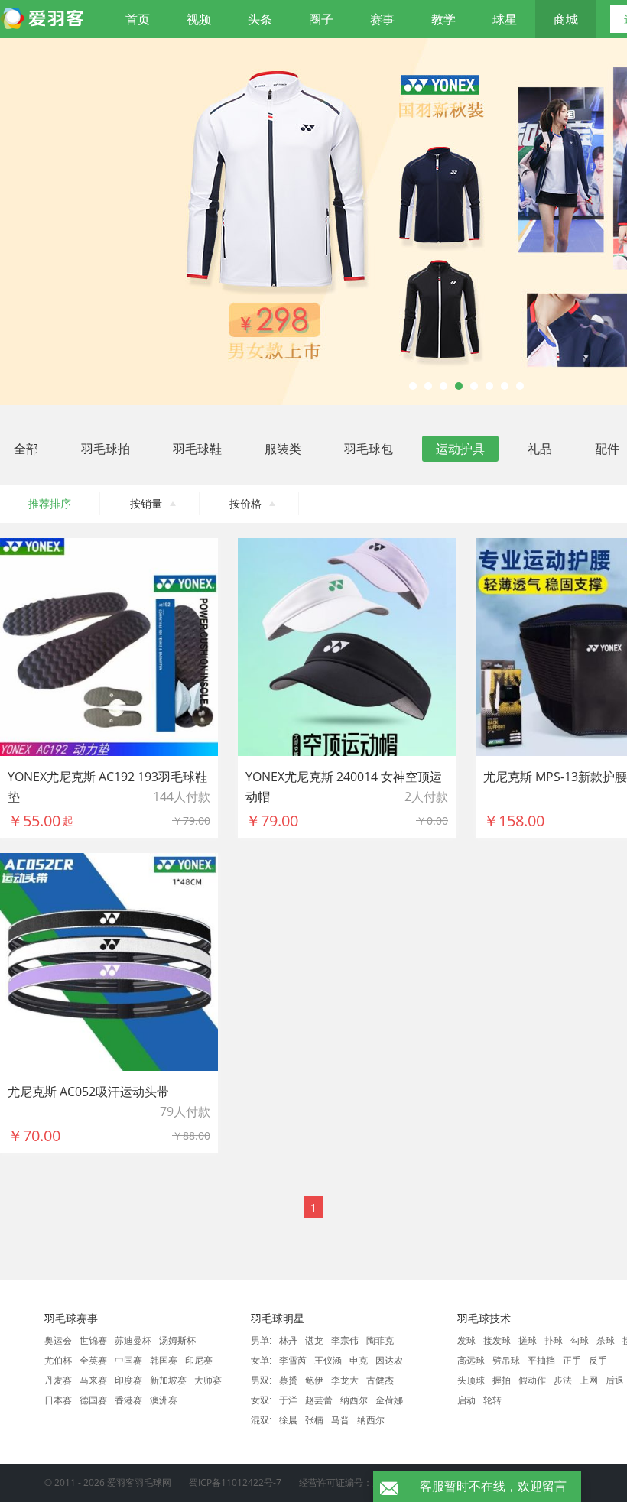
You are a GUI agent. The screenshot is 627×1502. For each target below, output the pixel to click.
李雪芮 (293, 1360)
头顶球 (471, 1380)
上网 (589, 1380)
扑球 (553, 1340)
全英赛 (93, 1360)
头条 (260, 19)
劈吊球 (506, 1360)
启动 (466, 1400)
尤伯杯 (58, 1360)
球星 (504, 19)
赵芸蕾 (319, 1400)
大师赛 (208, 1380)
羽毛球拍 (105, 448)
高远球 (471, 1360)
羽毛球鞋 (197, 448)
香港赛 (128, 1400)
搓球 (527, 1340)
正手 (572, 1360)
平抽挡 (541, 1360)
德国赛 (93, 1400)
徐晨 (288, 1420)
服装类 (283, 448)
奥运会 (58, 1340)
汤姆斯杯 (177, 1340)
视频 (199, 19)
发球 (466, 1340)
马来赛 (93, 1380)
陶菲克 (380, 1340)
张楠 (314, 1420)
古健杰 (380, 1380)
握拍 (501, 1380)
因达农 (389, 1360)
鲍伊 (314, 1380)
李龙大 (345, 1380)
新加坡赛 (168, 1380)
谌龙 (314, 1340)
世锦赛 (93, 1340)
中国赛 (128, 1360)
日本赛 (58, 1400)
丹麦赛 (58, 1380)
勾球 (579, 1340)
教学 (443, 19)
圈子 (321, 19)
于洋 (288, 1400)
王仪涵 (328, 1360)
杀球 (605, 1340)
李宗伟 (345, 1340)
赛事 (382, 19)
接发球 (497, 1340)
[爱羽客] (46, 19)
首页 (137, 19)
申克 (358, 1360)
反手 (598, 1360)
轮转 (492, 1400)
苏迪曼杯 (133, 1340)
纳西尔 (354, 1400)
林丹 (288, 1340)
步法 (563, 1380)
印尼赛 (199, 1360)
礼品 (540, 448)
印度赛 (128, 1380)
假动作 (532, 1380)
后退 (615, 1380)
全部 (26, 448)
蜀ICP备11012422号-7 (235, 1482)
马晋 (340, 1420)
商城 (566, 19)
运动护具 (460, 448)
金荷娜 (389, 1400)
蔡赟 (288, 1380)
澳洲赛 (163, 1400)
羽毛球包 (368, 448)
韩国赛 (163, 1360)
